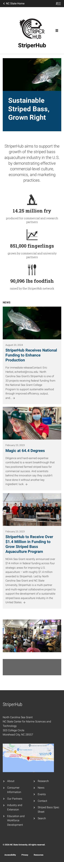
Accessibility (10, 855)
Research (43, 781)
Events (42, 794)
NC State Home (15, 3)
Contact (42, 800)
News (41, 787)
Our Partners (14, 798)
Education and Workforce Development (16, 820)
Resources (38, 855)
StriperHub (32, 45)
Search (42, 818)
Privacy (25, 855)
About (10, 781)
